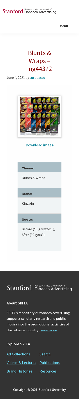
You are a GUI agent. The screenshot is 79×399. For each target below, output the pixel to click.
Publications (50, 362)
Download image (40, 145)
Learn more (48, 330)
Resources (48, 371)
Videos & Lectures (21, 362)
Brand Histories (19, 371)
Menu (64, 26)
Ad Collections (18, 354)
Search (45, 354)
